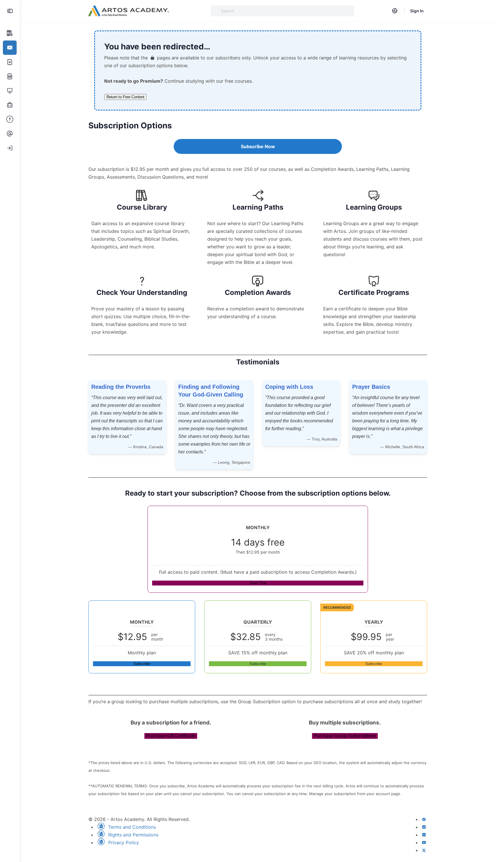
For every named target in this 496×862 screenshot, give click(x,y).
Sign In (417, 10)
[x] (424, 850)
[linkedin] (424, 835)
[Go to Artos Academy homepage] (128, 10)
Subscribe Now (258, 146)
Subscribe (141, 664)
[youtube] (424, 842)
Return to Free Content (125, 97)
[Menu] (10, 11)
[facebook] (424, 819)
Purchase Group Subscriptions (345, 735)
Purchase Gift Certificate (170, 735)
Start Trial (258, 583)
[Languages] (395, 10)
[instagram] (424, 827)
